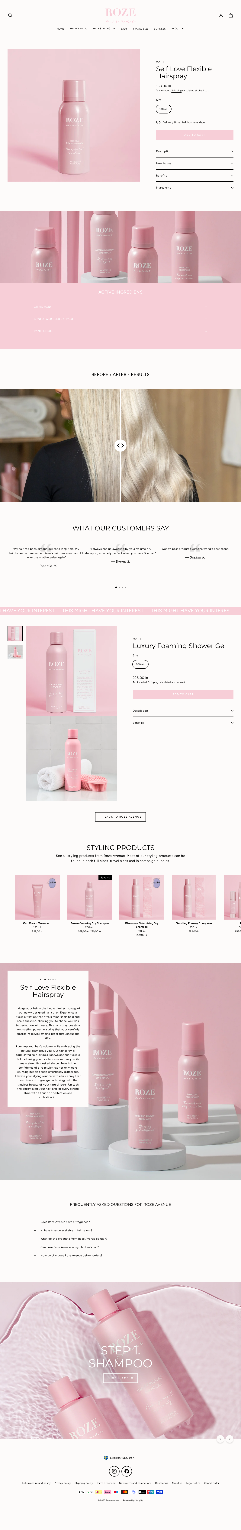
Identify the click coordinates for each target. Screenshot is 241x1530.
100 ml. (160, 62)
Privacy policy (62, 1483)
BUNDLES (160, 28)
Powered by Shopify (133, 1500)
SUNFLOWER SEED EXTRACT (53, 319)
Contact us (161, 1483)
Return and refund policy (36, 1483)
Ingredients (163, 187)
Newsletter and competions (135, 1483)
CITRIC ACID (42, 306)
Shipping (176, 90)
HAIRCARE (76, 28)
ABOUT (175, 28)
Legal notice (193, 1483)
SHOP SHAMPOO (120, 1378)
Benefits (161, 175)
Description (163, 151)
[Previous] (220, 1439)
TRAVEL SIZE (140, 28)
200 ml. (137, 639)
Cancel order (211, 1483)
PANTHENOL (43, 331)
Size (159, 100)
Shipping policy (84, 1483)
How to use (164, 163)
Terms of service (106, 1483)
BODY (123, 28)
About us (177, 1483)
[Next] (229, 1439)
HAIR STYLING (102, 28)
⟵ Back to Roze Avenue (121, 816)
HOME (61, 28)
